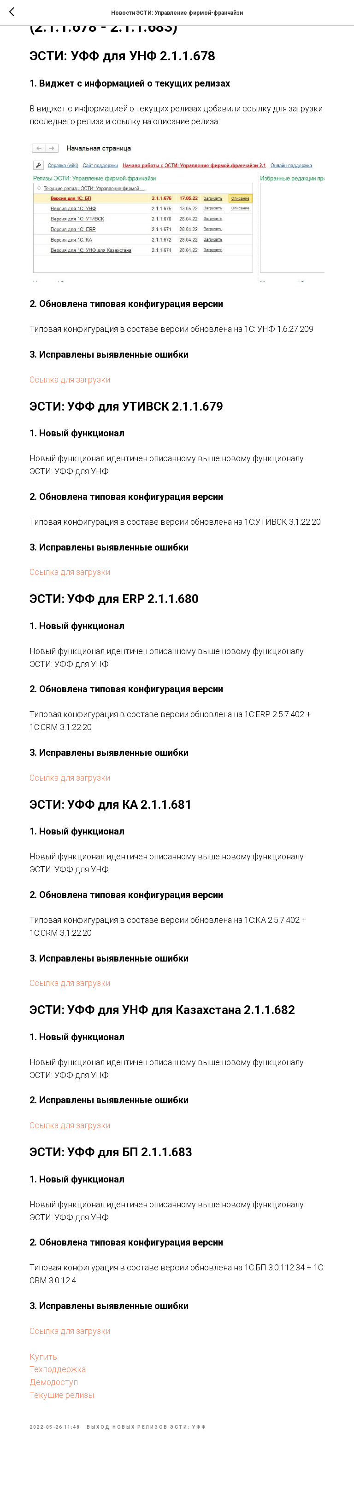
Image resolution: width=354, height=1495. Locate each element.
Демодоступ (54, 1382)
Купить (43, 1357)
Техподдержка (58, 1369)
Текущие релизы (62, 1395)
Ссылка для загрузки (70, 379)
